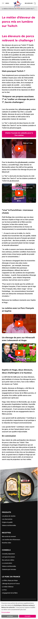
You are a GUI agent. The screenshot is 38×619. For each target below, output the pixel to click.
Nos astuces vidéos (8, 560)
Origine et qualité (7, 522)
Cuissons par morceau (9, 569)
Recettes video (6, 543)
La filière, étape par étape (10, 580)
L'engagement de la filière (10, 593)
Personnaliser (5, 612)
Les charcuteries (7, 519)
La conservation (7, 563)
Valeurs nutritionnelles (9, 525)
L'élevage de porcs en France (11, 583)
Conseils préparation (8, 554)
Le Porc (4, 590)
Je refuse (10, 616)
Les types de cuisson (8, 557)
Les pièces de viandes (8, 516)
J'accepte (27, 616)
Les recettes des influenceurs (11, 539)
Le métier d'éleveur (7, 586)
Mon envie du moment (9, 536)
